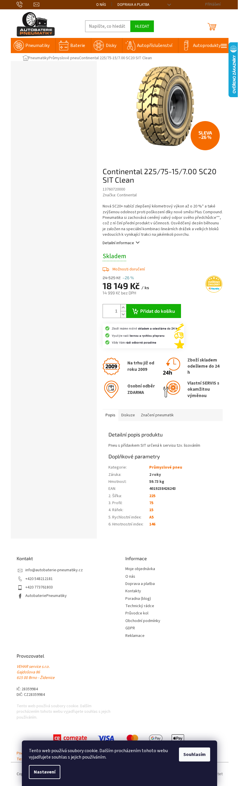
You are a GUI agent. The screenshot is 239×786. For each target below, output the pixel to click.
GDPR (130, 628)
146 (152, 524)
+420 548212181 (39, 579)
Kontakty (133, 591)
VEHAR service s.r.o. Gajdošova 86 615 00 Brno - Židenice (36, 672)
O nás (101, 4)
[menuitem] (33, 45)
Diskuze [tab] (128, 415)
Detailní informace (118, 243)
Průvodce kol (136, 613)
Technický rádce (139, 606)
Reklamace (135, 636)
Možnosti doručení (129, 269)
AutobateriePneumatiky (46, 596)
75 (151, 503)
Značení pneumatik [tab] (157, 415)
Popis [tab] (110, 415)
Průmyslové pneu (165, 467)
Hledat (142, 26)
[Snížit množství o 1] (123, 314)
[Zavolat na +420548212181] (25, 4)
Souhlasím (194, 754)
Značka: (120, 195)
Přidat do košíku (157, 311)
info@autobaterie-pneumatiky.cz (54, 570)
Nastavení (44, 772)
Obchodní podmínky (142, 621)
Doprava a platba (133, 4)
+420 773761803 (39, 587)
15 (151, 510)
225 (152, 496)
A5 (151, 517)
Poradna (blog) (138, 599)
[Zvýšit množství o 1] (123, 307)
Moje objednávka (140, 569)
